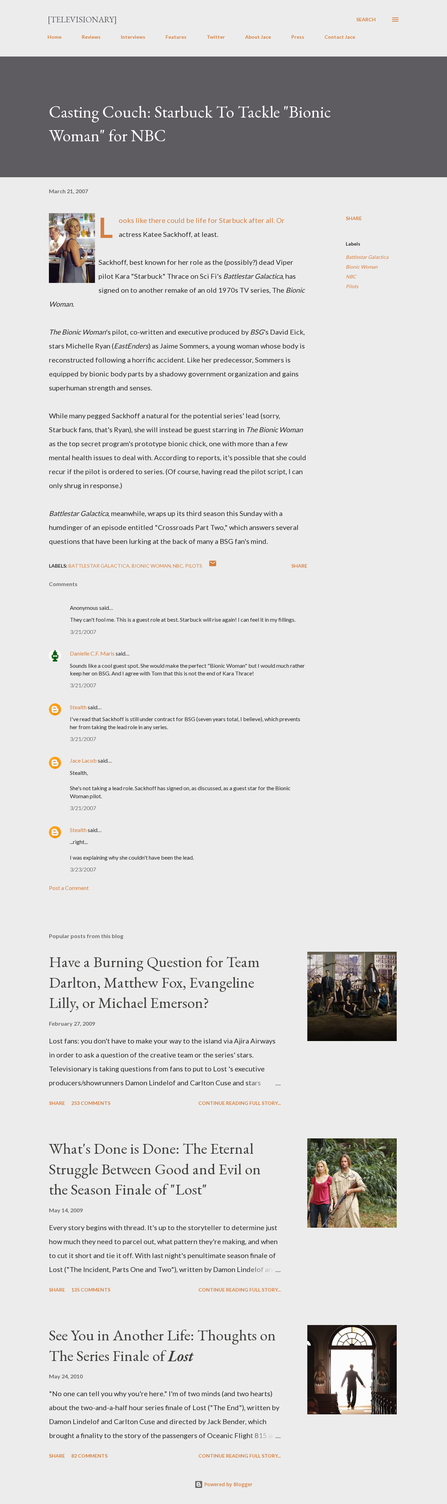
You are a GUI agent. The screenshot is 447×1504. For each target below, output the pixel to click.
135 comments (90, 1290)
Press (297, 37)
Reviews (91, 37)
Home (54, 37)
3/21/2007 (83, 631)
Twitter (216, 37)
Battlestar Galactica (367, 257)
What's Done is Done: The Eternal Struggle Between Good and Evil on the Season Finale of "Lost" (155, 1168)
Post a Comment (69, 887)
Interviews (133, 37)
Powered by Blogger (227, 1484)
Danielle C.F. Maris (92, 653)
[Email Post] (212, 566)
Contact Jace (339, 37)
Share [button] (354, 218)
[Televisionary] (82, 19)
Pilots (352, 286)
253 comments (90, 1103)
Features (176, 37)
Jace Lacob (83, 760)
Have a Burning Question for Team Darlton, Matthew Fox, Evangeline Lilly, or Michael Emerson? (154, 982)
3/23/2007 (83, 869)
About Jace (258, 37)
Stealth (78, 707)
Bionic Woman (362, 267)
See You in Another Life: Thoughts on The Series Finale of (162, 1345)
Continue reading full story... (239, 1103)
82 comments (89, 1456)
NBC (351, 276)
